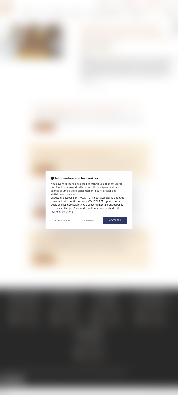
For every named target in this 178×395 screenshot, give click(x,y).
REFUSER (89, 220)
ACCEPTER (115, 220)
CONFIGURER (63, 220)
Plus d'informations (62, 211)
